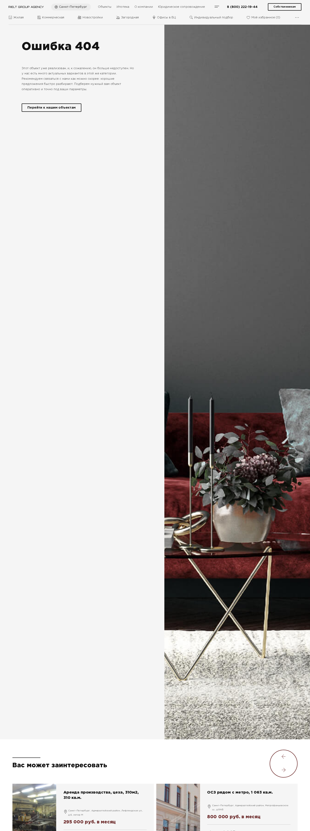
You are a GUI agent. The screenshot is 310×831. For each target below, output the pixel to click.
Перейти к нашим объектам (51, 107)
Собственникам (285, 7)
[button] (283, 757)
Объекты (104, 7)
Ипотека (123, 7)
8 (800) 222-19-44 (242, 6)
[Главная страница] (26, 7)
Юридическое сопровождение (181, 7)
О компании (143, 7)
